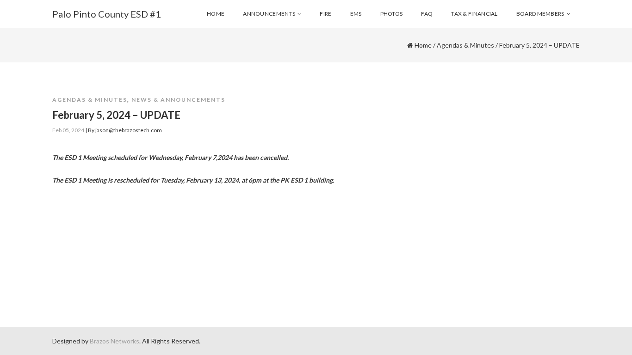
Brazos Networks (114, 341)
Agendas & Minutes (465, 45)
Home (423, 45)
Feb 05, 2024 (68, 130)
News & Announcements (178, 99)
